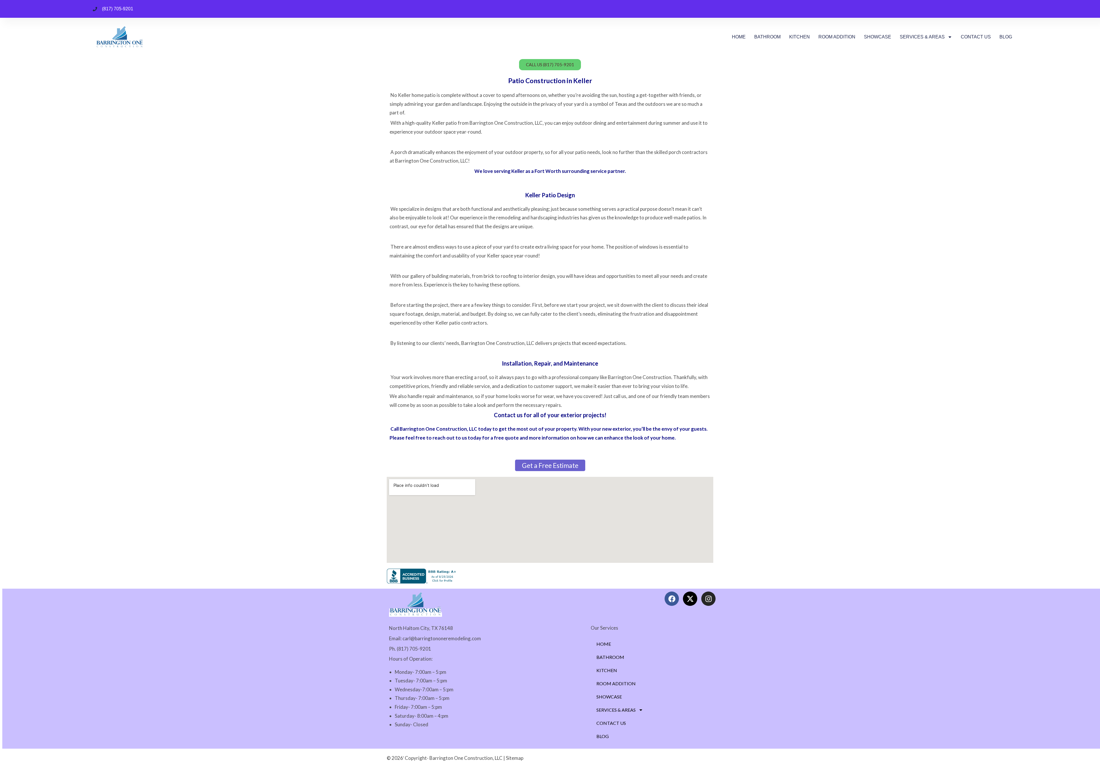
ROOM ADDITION (836, 36)
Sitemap (514, 758)
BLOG (1005, 36)
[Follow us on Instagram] (708, 599)
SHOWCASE (877, 36)
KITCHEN (799, 36)
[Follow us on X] (690, 599)
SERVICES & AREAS (922, 36)
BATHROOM (767, 36)
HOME (739, 36)
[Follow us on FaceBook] (672, 599)
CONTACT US (976, 36)
